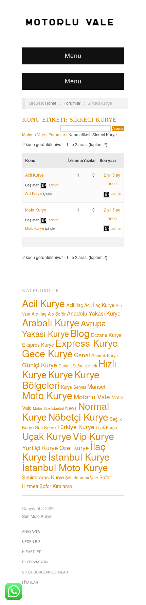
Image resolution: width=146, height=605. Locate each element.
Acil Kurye (34, 175)
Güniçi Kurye (39, 365)
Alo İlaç (39, 313)
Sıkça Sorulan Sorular (45, 572)
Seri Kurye (45, 427)
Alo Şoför (57, 314)
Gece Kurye (47, 353)
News (71, 408)
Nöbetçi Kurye (78, 416)
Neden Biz (31, 541)
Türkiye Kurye (75, 426)
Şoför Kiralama (55, 485)
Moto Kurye (35, 210)
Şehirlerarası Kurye (43, 477)
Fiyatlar (30, 582)
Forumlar (71, 103)
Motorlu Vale (33, 134)
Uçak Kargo (106, 427)
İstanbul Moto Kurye (65, 467)
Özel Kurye (74, 447)
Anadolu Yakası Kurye (94, 313)
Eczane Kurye (106, 334)
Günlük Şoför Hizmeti (77, 365)
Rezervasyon (35, 562)
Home (50, 103)
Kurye (60, 374)
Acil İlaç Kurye (99, 305)
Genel (82, 354)
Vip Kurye (93, 436)
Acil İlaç (74, 304)
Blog (80, 333)
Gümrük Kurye (104, 355)
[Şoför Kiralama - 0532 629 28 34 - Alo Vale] (71, 20)
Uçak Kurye (46, 436)
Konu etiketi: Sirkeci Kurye (69, 119)
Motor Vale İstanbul (48, 408)
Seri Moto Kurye (37, 516)
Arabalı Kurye (50, 322)
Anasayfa (31, 531)
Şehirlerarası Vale (81, 477)
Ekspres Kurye (38, 344)
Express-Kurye (86, 342)
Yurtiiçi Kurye (40, 447)
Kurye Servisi (73, 387)
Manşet (96, 386)
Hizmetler (31, 551)
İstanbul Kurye (79, 456)
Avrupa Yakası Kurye (64, 328)
